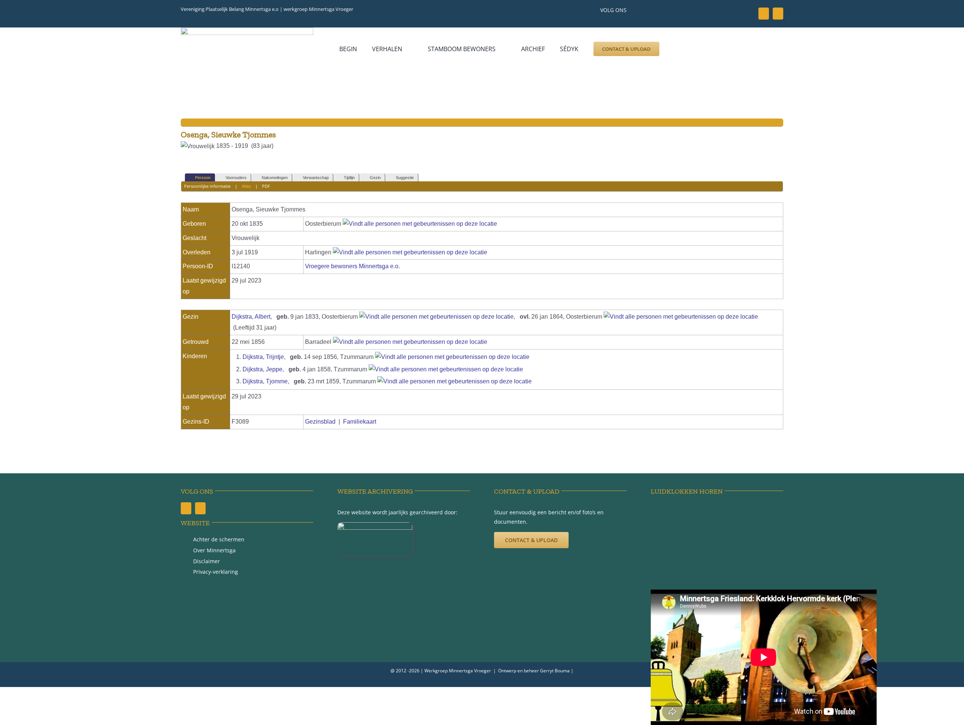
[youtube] (778, 14)
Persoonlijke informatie (207, 186)
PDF (266, 186)
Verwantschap (316, 177)
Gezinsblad (320, 421)
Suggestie (405, 177)
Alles (246, 186)
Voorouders (236, 177)
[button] (676, 49)
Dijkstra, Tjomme (265, 381)
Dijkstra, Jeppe (262, 369)
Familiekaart (359, 421)
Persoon (202, 177)
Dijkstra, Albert (251, 316)
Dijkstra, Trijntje (263, 357)
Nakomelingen (275, 177)
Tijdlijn (349, 177)
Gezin (375, 177)
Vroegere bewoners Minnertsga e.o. (352, 266)
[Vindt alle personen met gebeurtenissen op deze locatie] (420, 223)
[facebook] (763, 14)
